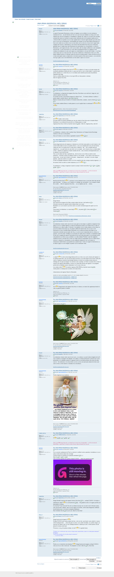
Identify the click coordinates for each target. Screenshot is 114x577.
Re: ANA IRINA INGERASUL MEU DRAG (65, 64)
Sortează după (83, 559)
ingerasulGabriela (62, 177)
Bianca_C (60, 516)
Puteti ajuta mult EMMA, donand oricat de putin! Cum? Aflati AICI (23, 25)
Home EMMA (21, 31)
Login (19, 53)
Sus (100, 62)
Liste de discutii (22, 19)
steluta (59, 198)
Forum (16, 19)
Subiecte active (21, 40)
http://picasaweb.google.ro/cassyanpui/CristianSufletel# (64, 110)
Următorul (98, 557)
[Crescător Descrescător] (93, 561)
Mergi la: (73, 567)
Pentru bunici (38, 19)
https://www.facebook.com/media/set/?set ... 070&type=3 (65, 276)
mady (59, 129)
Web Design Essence (20, 573)
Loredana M (61, 253)
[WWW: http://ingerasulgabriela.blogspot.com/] (40, 185)
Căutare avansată (97, 4)
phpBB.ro (31, 573)
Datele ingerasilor (22, 42)
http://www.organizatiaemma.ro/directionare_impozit (80, 215)
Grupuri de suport (30, 19)
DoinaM (60, 30)
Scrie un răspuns (40, 25)
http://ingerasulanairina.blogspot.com (61, 61)
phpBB (27, 573)
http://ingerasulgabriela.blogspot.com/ (61, 190)
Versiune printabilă (100, 19)
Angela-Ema (61, 115)
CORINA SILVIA (61, 141)
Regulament (20, 46)
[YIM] (40, 74)
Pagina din (94, 25)
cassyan (60, 90)
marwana (60, 66)
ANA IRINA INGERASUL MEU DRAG (52, 23)
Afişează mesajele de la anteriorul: (61, 559)
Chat (19, 35)
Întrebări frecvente (22, 44)
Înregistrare (20, 51)
